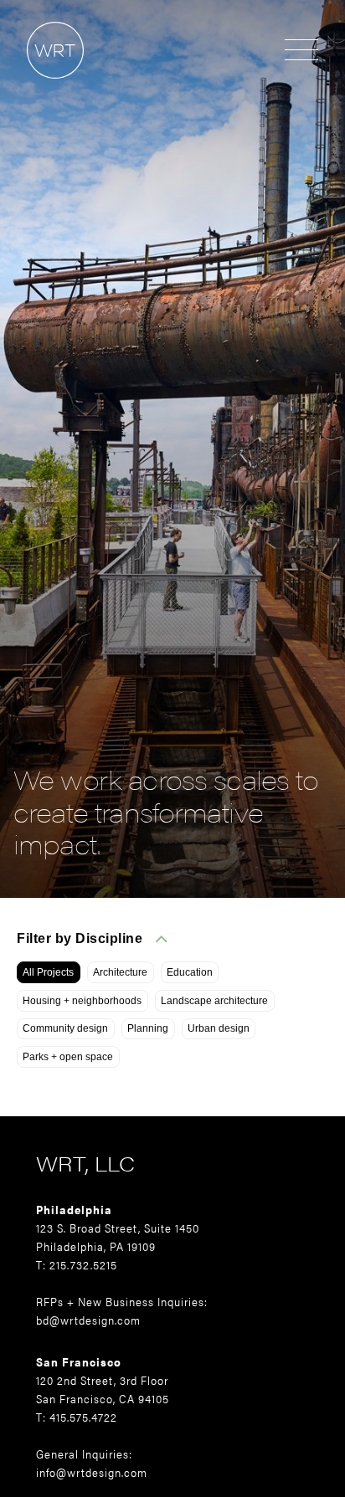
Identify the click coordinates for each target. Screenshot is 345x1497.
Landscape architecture (214, 1001)
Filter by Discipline (79, 938)
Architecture (120, 972)
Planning (147, 1028)
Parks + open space (68, 1057)
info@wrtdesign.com (91, 1472)
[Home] (42, 86)
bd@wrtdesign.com (88, 1319)
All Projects (48, 972)
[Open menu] (301, 51)
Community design (65, 1028)
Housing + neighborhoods (82, 1001)
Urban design (219, 1028)
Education (190, 972)
